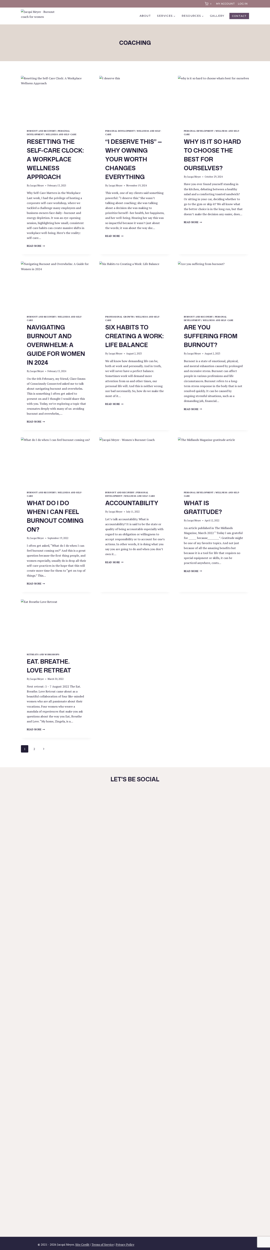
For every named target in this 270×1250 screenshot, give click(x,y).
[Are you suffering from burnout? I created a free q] (53, 833)
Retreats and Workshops (43, 654)
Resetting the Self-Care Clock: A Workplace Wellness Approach (55, 159)
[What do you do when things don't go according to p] (184, 813)
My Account (225, 3)
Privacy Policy (125, 1244)
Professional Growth (119, 316)
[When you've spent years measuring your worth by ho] (85, 893)
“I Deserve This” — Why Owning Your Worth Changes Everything (133, 159)
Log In (243, 3)
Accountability (131, 503)
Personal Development (120, 130)
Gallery (217, 15)
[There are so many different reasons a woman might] (151, 1015)
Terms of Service (102, 1244)
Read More (36, 246)
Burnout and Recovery (41, 130)
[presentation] (56, 99)
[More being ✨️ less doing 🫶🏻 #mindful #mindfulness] (216, 821)
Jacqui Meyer (37, 185)
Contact (239, 16)
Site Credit (82, 1244)
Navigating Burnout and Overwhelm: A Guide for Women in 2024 (56, 345)
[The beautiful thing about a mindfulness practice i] (118, 958)
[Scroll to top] (260, 1237)
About (145, 15)
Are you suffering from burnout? (210, 336)
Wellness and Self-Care (61, 134)
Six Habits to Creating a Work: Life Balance (134, 336)
